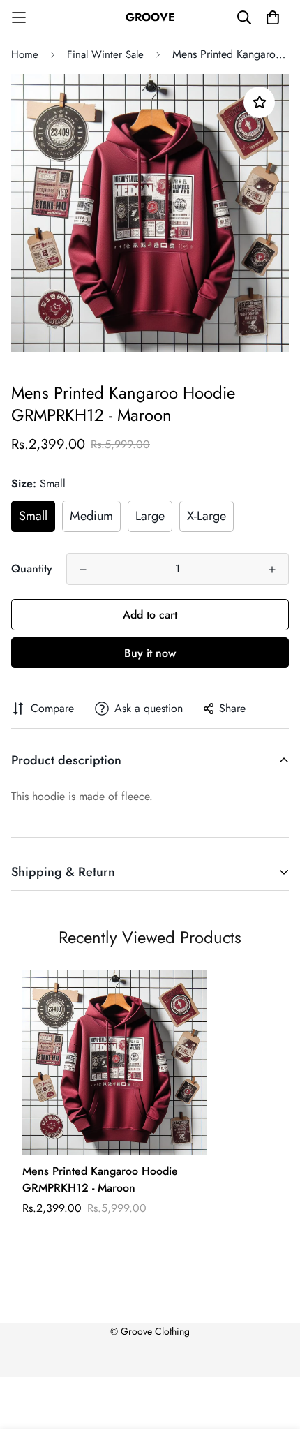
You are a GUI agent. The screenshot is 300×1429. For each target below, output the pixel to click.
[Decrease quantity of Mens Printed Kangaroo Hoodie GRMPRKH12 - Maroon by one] (83, 570)
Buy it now (150, 653)
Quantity (31, 569)
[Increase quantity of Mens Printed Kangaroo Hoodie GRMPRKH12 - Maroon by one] (272, 570)
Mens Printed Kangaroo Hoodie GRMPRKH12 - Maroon (100, 1179)
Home (24, 54)
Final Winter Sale (105, 54)
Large (150, 516)
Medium (91, 516)
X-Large (206, 516)
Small (33, 516)
